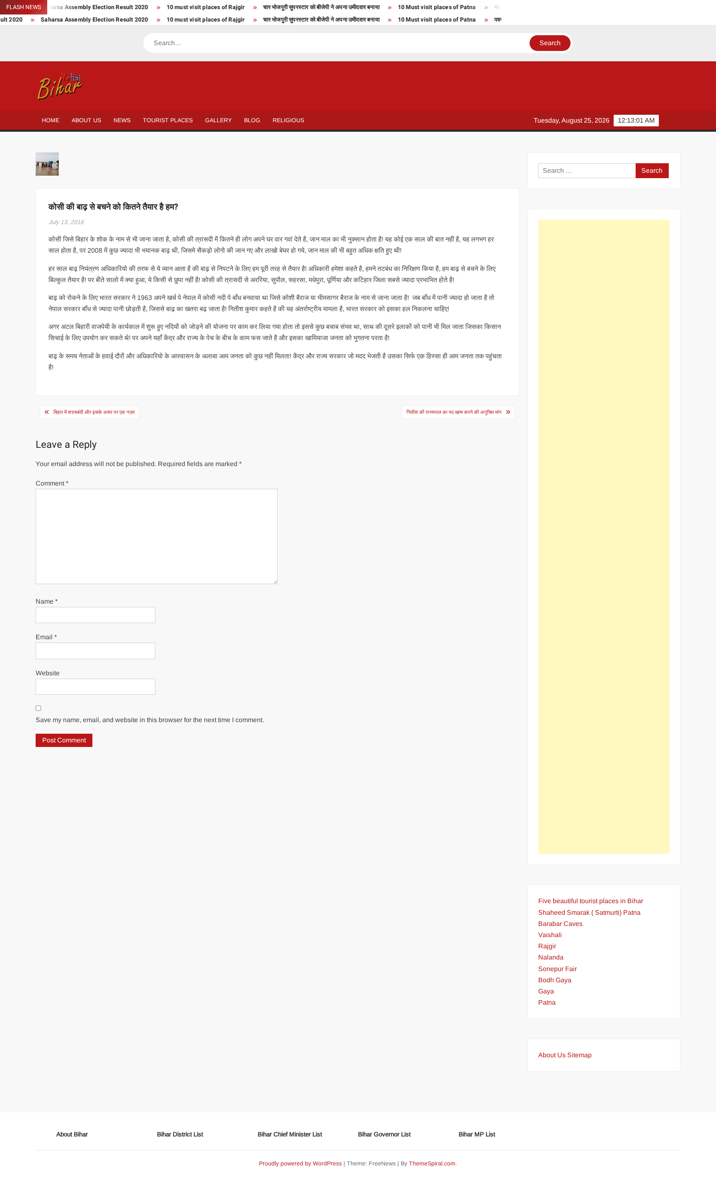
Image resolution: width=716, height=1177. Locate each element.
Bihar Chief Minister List (290, 1134)
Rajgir (547, 946)
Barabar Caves (560, 923)
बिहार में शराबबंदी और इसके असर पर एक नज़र (94, 412)
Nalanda (551, 957)
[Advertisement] (604, 537)
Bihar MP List (477, 1134)
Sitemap (579, 1055)
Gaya (546, 991)
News (122, 120)
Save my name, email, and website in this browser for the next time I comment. (150, 719)
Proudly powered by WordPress (300, 1163)
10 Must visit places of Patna (412, 7)
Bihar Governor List (384, 1134)
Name (47, 601)
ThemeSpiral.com (432, 1163)
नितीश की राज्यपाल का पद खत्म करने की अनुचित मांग (453, 412)
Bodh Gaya (554, 980)
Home (50, 120)
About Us (86, 120)
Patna (547, 1002)
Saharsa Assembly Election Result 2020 (69, 19)
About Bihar (72, 1134)
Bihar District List (180, 1134)
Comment (52, 483)
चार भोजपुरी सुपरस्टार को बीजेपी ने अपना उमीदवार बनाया (296, 7)
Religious (288, 120)
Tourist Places (168, 120)
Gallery (218, 120)
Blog (252, 120)
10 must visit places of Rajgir (181, 7)
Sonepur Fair (557, 968)
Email (46, 636)
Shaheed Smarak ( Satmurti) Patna (589, 912)
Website (48, 673)
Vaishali (550, 934)
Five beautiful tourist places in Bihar (590, 900)
